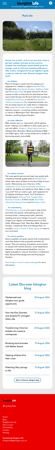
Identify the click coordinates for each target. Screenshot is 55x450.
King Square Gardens (26, 89)
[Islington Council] (9, 409)
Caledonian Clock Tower (15, 186)
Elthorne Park (24, 197)
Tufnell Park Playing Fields (16, 202)
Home (5, 417)
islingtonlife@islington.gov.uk (15, 440)
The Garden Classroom (24, 107)
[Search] (50, 3)
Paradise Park (36, 197)
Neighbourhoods (9, 422)
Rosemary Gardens (13, 199)
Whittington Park (16, 92)
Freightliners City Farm (14, 99)
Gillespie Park (40, 179)
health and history (37, 186)
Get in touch (8, 425)
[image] (28, 3)
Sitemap (6, 432)
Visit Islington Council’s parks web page (21, 262)
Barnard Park (39, 86)
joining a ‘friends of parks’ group (26, 228)
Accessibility (8, 427)
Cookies (6, 430)
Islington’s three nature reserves (32, 128)
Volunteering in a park (14, 210)
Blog (4, 419)
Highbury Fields (42, 89)
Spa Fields (39, 199)
